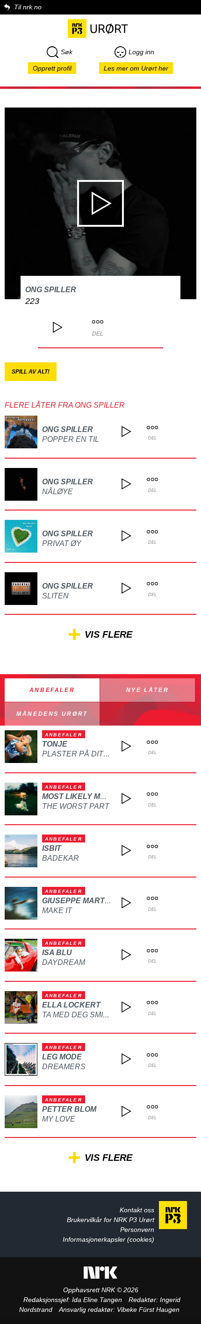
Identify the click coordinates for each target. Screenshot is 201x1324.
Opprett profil (52, 68)
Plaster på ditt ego (84, 754)
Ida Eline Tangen (97, 1299)
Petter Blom (69, 1109)
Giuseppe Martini (78, 901)
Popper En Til (70, 439)
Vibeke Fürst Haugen (148, 1309)
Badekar (60, 858)
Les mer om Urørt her (136, 68)
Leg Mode (62, 1057)
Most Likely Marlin (82, 796)
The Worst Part (75, 806)
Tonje (54, 744)
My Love (58, 1119)
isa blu (57, 953)
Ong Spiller (50, 290)
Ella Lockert (71, 1005)
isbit (51, 848)
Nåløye (57, 492)
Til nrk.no (28, 7)
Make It (57, 910)
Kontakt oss (137, 1210)
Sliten (55, 596)
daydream (63, 962)
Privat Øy (61, 543)
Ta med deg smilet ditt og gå (101, 1015)
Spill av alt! (31, 371)
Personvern (137, 1229)
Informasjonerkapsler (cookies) (108, 1239)
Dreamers (64, 1067)
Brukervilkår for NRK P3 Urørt (110, 1219)
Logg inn (141, 52)
